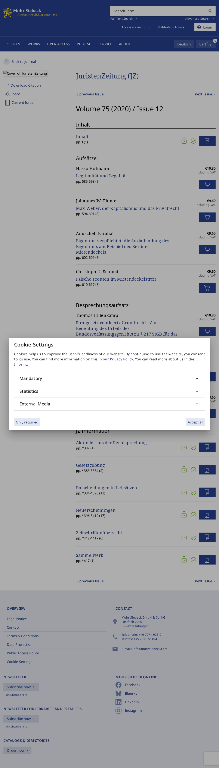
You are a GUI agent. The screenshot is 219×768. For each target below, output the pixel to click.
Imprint (20, 364)
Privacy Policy (121, 359)
